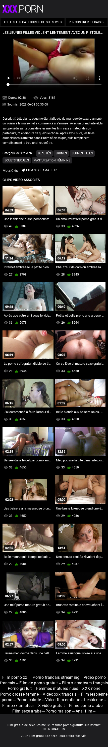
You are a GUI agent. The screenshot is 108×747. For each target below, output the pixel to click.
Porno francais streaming (56, 677)
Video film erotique (62, 699)
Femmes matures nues (57, 688)
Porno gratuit (20, 688)
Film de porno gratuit (38, 683)
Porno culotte (29, 699)
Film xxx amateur (18, 705)
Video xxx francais (60, 694)
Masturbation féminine (52, 160)
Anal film (84, 711)
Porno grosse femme (19, 694)
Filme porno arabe (85, 705)
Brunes (61, 153)
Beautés (44, 153)
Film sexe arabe (26, 711)
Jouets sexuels (17, 160)
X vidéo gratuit (51, 705)
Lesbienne (93, 699)
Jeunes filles (82, 153)
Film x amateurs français (85, 683)
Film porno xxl (16, 677)
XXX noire (91, 688)
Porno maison (58, 711)
